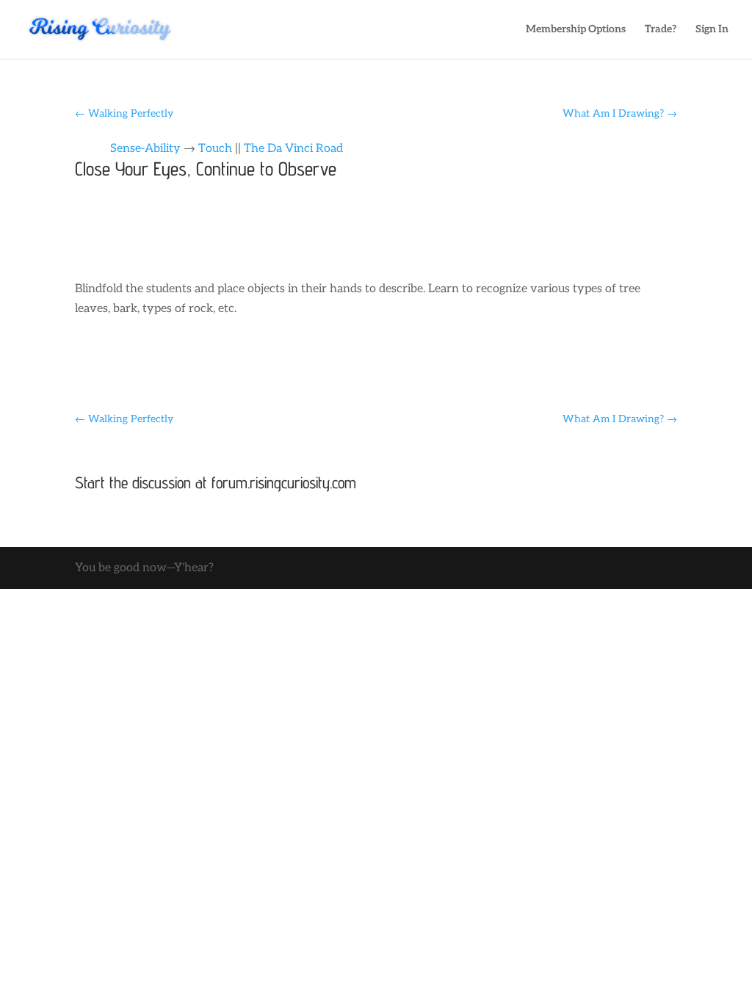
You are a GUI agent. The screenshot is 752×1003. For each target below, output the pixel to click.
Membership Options (576, 29)
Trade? (660, 29)
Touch (215, 149)
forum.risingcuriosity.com (284, 482)
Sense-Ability (145, 149)
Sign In (711, 29)
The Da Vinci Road (293, 149)
